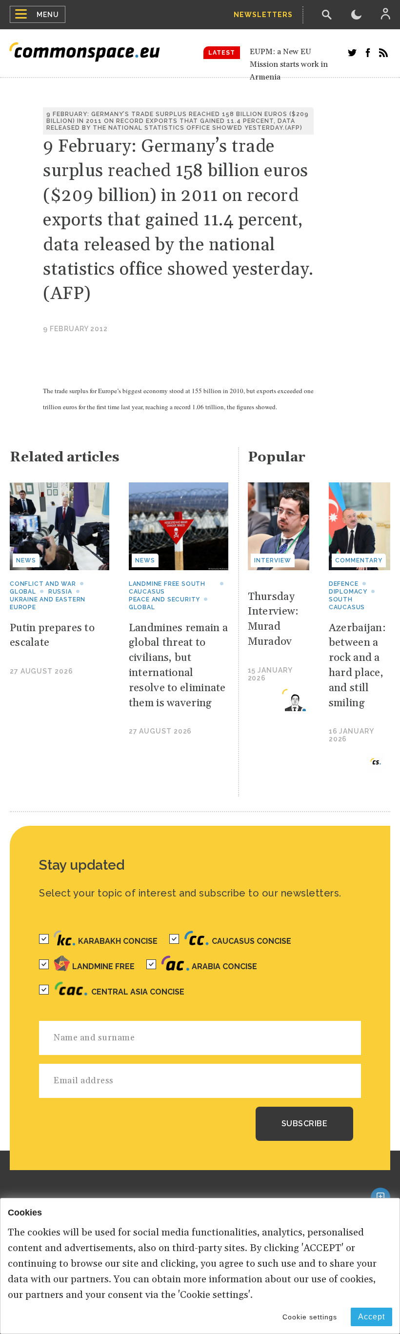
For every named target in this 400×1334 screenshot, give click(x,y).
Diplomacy (348, 591)
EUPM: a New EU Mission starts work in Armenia (289, 64)
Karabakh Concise (118, 941)
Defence (344, 583)
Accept (371, 1317)
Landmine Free (103, 966)
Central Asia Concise (137, 991)
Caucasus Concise (251, 941)
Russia (60, 591)
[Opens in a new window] (352, 52)
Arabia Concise (224, 966)
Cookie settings (309, 1317)
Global (23, 591)
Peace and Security (164, 599)
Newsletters (263, 15)
